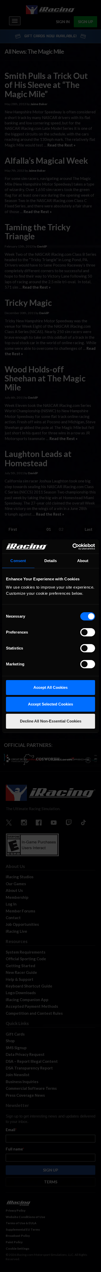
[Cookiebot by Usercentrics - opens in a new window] (72, 546)
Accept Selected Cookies (50, 704)
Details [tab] (50, 561)
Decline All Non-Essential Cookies (50, 721)
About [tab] (83, 561)
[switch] (87, 632)
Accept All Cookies (50, 687)
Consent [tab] (18, 561)
